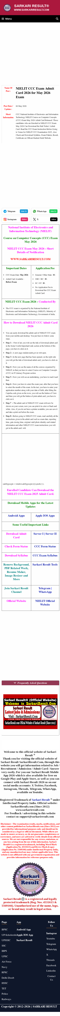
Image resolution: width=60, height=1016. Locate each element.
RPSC (5, 972)
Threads (50, 959)
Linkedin (51, 970)
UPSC (5, 956)
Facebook (51, 965)
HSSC (5, 983)
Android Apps (16, 515)
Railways (6, 999)
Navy (4, 967)
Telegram (44, 588)
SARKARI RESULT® (31, 6)
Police (5, 993)
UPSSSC (6, 940)
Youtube (50, 938)
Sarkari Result (41, 799)
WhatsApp (45, 592)
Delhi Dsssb (8, 977)
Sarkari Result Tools (45, 564)
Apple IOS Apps (45, 515)
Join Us (24, 211)
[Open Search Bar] (57, 18)
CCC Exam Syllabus (45, 555)
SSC (4, 945)
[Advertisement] (30, 55)
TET (4, 988)
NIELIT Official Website (45, 603)
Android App (23, 929)
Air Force (7, 961)
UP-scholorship (10, 934)
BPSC (5, 929)
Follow (24, 219)
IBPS (4, 950)
